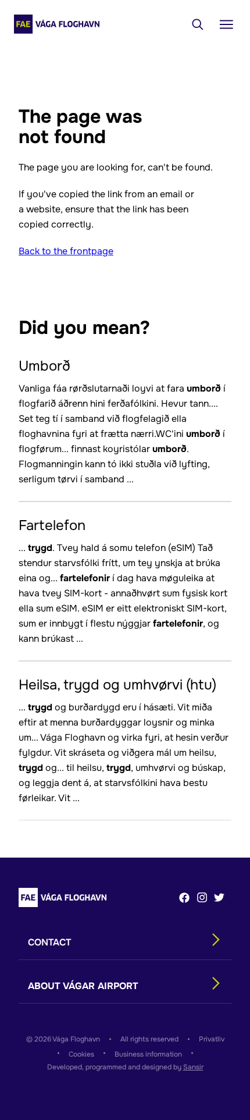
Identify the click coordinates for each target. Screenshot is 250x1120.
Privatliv (211, 1039)
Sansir (193, 1067)
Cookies (81, 1054)
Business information (148, 1054)
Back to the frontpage (66, 251)
